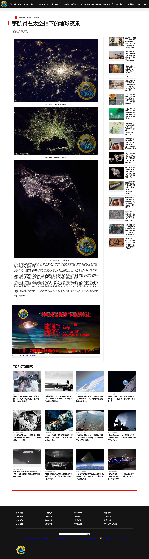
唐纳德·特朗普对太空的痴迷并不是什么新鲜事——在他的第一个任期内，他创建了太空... (122, 398)
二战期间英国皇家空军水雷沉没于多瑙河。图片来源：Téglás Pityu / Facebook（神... (130, 187)
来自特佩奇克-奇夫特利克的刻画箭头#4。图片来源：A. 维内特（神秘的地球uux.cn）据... (130, 143)
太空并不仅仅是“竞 (50, 432)
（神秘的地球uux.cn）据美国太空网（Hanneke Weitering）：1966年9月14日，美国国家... (90, 437)
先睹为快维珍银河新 (113, 471)
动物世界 (58, 4)
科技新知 (17, 4)
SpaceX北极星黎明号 (113, 432)
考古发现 (106, 4)
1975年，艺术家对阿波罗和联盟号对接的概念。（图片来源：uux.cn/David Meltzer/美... (59, 437)
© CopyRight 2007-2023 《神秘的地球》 (37, 538)
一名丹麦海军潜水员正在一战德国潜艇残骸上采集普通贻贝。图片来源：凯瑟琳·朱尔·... (130, 113)
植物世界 (66, 4)
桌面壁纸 (123, 4)
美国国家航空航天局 (18, 469)
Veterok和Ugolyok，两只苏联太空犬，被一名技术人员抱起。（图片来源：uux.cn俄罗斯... (26, 398)
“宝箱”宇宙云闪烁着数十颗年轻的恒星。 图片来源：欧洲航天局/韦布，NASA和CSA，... (130, 70)
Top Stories (23, 366)
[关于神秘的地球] (21, 550)
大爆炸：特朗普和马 (113, 394)
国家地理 (42, 4)
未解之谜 (82, 4)
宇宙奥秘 (25, 4)
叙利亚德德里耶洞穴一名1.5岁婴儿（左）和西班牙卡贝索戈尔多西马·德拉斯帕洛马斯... (130, 157)
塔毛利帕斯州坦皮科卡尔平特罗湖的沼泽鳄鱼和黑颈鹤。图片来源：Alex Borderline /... (130, 56)
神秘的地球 (22, 17)
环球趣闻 (131, 4)
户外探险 (115, 4)
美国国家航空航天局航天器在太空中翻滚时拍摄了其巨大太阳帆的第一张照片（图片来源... (58, 476)
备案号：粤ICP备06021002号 (87, 538)
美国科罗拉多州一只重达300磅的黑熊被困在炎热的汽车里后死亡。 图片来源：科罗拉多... (130, 229)
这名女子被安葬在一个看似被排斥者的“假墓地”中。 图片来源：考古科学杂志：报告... (130, 85)
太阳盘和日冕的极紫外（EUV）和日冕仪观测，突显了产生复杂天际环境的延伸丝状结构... (130, 99)
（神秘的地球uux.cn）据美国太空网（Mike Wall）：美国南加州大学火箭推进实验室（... (89, 398)
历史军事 (50, 4)
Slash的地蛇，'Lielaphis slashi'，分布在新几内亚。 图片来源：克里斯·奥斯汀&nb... (130, 243)
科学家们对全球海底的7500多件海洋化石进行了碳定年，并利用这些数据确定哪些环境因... (130, 172)
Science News (142, 4)
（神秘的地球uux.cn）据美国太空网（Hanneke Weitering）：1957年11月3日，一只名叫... (27, 437)
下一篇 (19, 355)
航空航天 (34, 4)
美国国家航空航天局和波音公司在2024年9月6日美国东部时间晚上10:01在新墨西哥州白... (27, 473)
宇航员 (35, 355)
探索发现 (90, 4)
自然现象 (98, 4)
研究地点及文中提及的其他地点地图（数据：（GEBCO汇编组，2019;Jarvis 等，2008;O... (130, 128)
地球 (27, 355)
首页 (11, 4)
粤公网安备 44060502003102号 (115, 538)
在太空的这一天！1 (18, 394)
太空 (31, 355)
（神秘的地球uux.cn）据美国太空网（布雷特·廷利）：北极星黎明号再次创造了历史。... (122, 437)
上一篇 (14, 355)
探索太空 (36, 17)
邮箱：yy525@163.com (65, 538)
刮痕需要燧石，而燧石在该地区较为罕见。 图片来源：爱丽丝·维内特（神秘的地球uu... (130, 202)
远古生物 (74, 4)
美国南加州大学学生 (81, 394)
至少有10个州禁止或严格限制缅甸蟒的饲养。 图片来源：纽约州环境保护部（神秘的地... (130, 42)
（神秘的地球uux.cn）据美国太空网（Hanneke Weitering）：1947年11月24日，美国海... (58, 398)
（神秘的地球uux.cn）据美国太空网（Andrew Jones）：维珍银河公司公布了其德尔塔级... (121, 476)
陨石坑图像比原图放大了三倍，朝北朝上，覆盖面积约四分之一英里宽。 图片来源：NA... (130, 215)
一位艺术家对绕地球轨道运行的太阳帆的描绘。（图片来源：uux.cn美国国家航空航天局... (90, 476)
